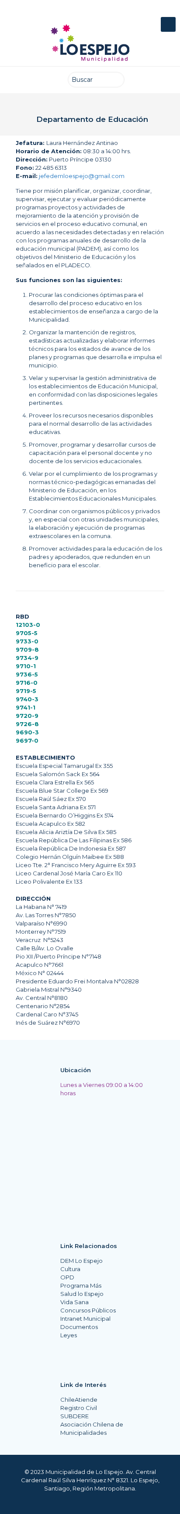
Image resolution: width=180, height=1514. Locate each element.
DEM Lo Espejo (81, 1260)
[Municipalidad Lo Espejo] (90, 43)
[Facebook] (59, 13)
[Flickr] (108, 13)
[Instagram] (125, 13)
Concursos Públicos (88, 1310)
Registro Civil (78, 1407)
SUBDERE (74, 1416)
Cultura (70, 1268)
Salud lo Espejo (82, 1293)
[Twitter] (75, 13)
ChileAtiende (78, 1399)
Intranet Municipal (85, 1318)
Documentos (79, 1326)
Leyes (68, 1335)
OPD (67, 1277)
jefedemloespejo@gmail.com (82, 175)
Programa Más (80, 1285)
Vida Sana (74, 1302)
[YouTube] (92, 13)
